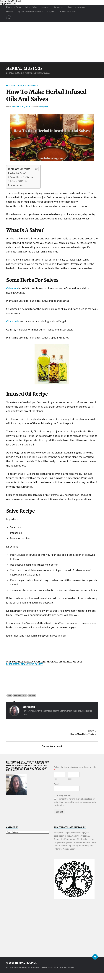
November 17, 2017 (21, 106)
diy (9, 695)
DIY (8, 85)
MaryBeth (43, 106)
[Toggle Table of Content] (35, 169)
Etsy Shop (51, 11)
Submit (59, 811)
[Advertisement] (52, 42)
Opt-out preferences (76, 7)
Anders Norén (67, 967)
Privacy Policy (31, 7)
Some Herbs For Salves (21, 177)
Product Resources (68, 11)
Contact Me (58, 7)
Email (57, 784)
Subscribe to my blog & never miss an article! (75, 768)
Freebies (9, 11)
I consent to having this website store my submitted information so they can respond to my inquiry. (75, 801)
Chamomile (12, 321)
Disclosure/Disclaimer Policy (24, 664)
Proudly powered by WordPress (22, 967)
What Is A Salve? (18, 173)
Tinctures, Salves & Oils (24, 85)
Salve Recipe (16, 185)
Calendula (12, 288)
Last (70, 779)
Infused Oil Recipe (19, 181)
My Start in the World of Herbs (30, 11)
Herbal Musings (24, 68)
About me (45, 7)
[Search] (8, 17)
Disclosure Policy (13, 7)
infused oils (20, 695)
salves (32, 695)
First (55, 779)
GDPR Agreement (63, 795)
